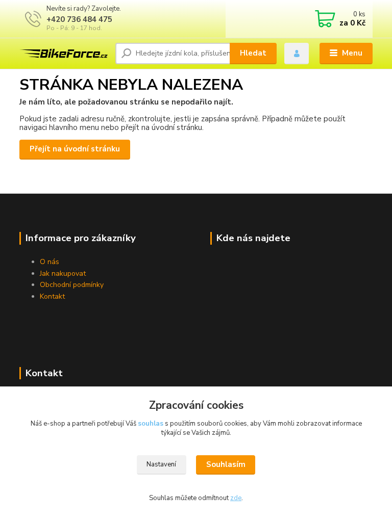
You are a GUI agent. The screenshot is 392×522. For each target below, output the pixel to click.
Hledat (253, 53)
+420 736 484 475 (79, 19)
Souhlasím (226, 464)
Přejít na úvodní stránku (75, 149)
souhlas (150, 423)
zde (235, 498)
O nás (49, 262)
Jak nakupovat (63, 273)
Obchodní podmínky (72, 285)
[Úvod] (63, 53)
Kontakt (52, 296)
